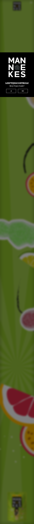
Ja (11, 90)
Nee (23, 90)
